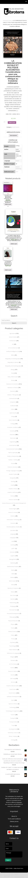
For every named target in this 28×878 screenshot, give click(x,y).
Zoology (13, 740)
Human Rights (13, 508)
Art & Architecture (13, 348)
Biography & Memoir (13, 362)
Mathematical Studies (13, 566)
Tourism (13, 714)
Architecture (12, 340)
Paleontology (13, 602)
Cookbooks (13, 405)
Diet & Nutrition (13, 420)
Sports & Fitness (13, 703)
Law (12, 541)
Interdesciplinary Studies (13, 527)
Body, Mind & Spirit (13, 376)
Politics (13, 635)
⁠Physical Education (13, 620)
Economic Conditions (12, 427)
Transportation (13, 722)
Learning (12, 545)
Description (13, 135)
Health (12, 485)
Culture (13, 409)
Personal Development (13, 613)
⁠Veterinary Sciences (13, 732)
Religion (12, 657)
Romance (13, 660)
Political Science (12, 631)
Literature (12, 552)
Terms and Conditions (14, 819)
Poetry (13, 628)
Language (12, 534)
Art (13, 344)
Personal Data (13, 610)
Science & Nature (12, 671)
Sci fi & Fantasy (13, 664)
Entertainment (13, 445)
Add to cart (12, 122)
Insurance (13, 523)
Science (12, 667)
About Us (14, 816)
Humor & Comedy (13, 512)
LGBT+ (13, 548)
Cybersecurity (13, 413)
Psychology (12, 646)
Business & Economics (12, 384)
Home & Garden (13, 499)
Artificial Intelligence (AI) (12, 351)
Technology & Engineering (13, 711)
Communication (13, 398)
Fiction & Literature (13, 467)
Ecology (13, 423)
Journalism (13, 530)
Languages (13, 537)
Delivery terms (14, 821)
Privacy (13, 638)
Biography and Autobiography (13, 366)
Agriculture (12, 333)
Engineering (13, 441)
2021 (17, 171)
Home (4, 20)
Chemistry (12, 391)
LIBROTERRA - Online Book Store (14, 868)
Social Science (15, 127)
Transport (12, 718)
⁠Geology (13, 481)
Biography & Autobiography (12, 358)
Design (13, 416)
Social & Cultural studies (12, 685)
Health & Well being (12, 492)
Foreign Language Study (12, 470)
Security (13, 675)
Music (12, 584)
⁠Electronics (13, 438)
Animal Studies (13, 337)
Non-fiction (13, 595)
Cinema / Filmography (13, 395)
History (12, 496)
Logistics (12, 555)
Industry (12, 516)
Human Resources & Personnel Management (14, 503)
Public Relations (13, 649)
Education (12, 434)
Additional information (13, 132)
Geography (13, 478)
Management (12, 559)
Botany (13, 380)
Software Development (13, 696)
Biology (13, 369)
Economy (12, 431)
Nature (13, 592)
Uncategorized (13, 729)
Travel (13, 725)
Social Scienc (12, 689)
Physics (13, 624)
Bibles (12, 355)
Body (12, 373)
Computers (13, 402)
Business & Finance (13, 387)
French (17, 160)
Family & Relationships (13, 456)
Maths (12, 570)
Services (13, 682)
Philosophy (12, 617)
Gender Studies (13, 474)
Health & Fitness (13, 488)
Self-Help (12, 678)
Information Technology (13, 519)
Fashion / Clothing (13, 460)
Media (13, 573)
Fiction (12, 463)
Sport (12, 700)
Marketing (13, 563)
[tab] (13, 132)
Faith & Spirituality (13, 452)
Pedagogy (13, 606)
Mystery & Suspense (13, 588)
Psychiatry (13, 642)
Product (10, 20)
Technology (12, 707)
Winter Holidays (13, 736)
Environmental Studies (12, 449)
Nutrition (12, 599)
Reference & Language (13, 653)
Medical (12, 577)
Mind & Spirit (12, 581)
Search (14, 323)
